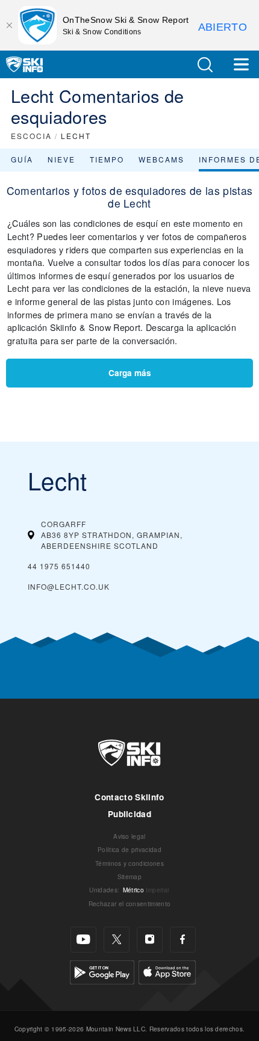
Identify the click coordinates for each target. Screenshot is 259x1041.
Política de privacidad (129, 849)
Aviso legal (129, 836)
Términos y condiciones (129, 863)
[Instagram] (150, 940)
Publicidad (129, 814)
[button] (205, 64)
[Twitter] (117, 940)
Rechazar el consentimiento (129, 903)
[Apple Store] (167, 971)
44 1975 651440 (59, 566)
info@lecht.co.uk (69, 586)
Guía (22, 159)
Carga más (129, 372)
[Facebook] (183, 940)
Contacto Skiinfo (129, 797)
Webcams (161, 159)
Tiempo (107, 159)
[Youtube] (83, 940)
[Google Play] (102, 971)
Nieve (61, 159)
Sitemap (129, 876)
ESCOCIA (31, 136)
